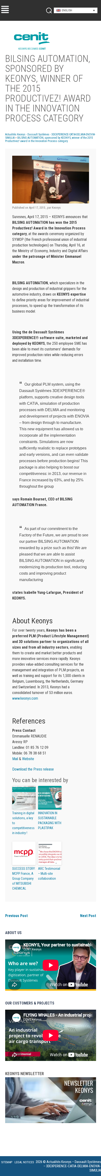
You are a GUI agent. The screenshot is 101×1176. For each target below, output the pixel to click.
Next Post (88, 915)
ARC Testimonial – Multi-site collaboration (49, 873)
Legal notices (24, 1162)
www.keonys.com (25, 698)
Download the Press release (33, 769)
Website (28, 759)
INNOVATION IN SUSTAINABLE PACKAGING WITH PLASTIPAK (49, 820)
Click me (47, 10)
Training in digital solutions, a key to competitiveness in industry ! (23, 823)
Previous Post (16, 915)
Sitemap (6, 1162)
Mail (15, 759)
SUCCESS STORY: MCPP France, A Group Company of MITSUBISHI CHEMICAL (23, 878)
